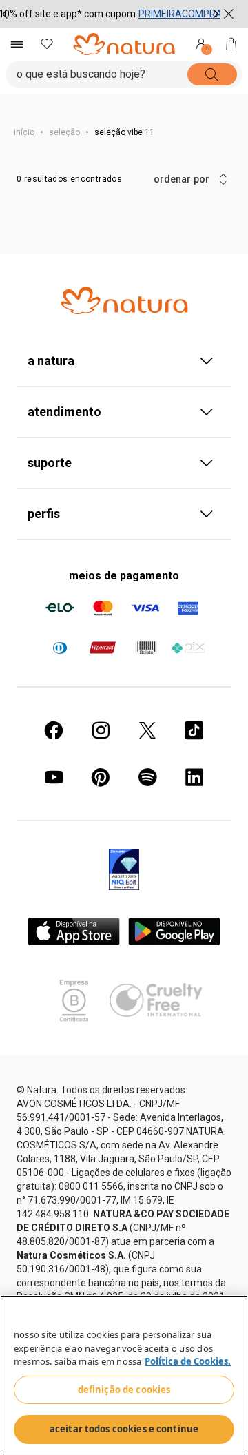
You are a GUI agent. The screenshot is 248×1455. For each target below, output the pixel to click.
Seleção (64, 132)
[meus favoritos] (47, 44)
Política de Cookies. (188, 1361)
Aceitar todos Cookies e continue (124, 1429)
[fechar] (228, 14)
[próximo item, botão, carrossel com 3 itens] (216, 14)
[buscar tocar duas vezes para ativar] (221, 74)
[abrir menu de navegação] (16, 44)
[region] (124, 1375)
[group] (110, 14)
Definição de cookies (124, 1389)
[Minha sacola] (231, 44)
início (24, 132)
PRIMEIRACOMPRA (180, 13)
